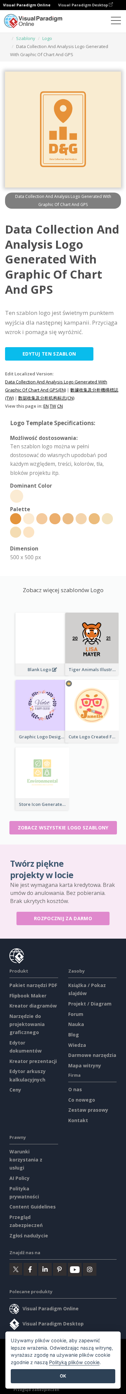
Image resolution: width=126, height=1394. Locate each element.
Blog (73, 1034)
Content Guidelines (32, 1206)
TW (53, 406)
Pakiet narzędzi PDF (33, 985)
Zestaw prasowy (88, 1110)
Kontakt (78, 1120)
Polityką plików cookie (74, 1362)
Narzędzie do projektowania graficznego (27, 1024)
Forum (75, 1014)
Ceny (15, 1089)
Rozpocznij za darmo (63, 918)
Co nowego (81, 1100)
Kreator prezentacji (33, 1061)
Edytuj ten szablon (49, 354)
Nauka (76, 1024)
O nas (75, 1089)
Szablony (25, 38)
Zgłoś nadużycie (28, 1235)
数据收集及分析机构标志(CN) (46, 398)
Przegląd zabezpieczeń (36, 1389)
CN (60, 406)
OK (63, 1376)
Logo (47, 38)
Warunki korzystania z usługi (25, 1159)
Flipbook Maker (27, 995)
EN (46, 406)
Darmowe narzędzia (92, 1055)
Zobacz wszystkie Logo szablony (63, 827)
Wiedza (77, 1045)
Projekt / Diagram (90, 1003)
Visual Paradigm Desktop (83, 4)
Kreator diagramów (33, 1005)
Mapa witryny (84, 1065)
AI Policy (19, 1178)
